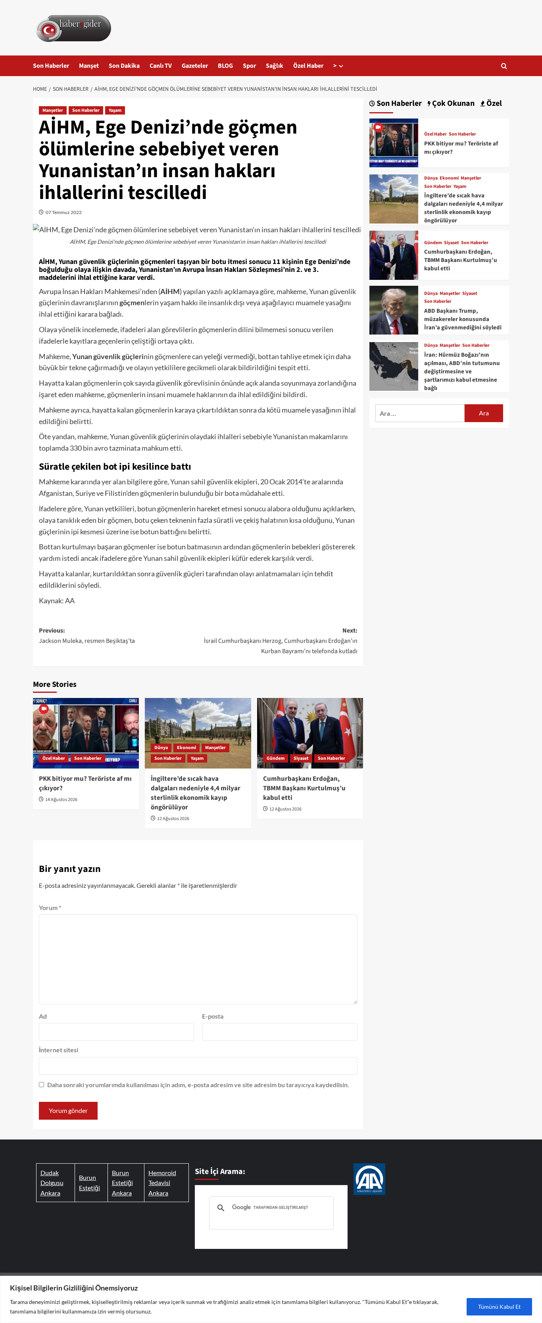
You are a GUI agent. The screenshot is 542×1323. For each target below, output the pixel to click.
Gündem (275, 758)
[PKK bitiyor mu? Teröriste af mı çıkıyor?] (86, 733)
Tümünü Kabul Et (499, 1306)
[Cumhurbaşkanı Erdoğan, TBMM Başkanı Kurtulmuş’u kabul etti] (310, 733)
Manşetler (52, 110)
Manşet (89, 65)
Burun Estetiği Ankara (122, 1183)
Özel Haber (308, 65)
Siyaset (301, 758)
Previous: (87, 635)
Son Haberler (51, 65)
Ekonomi (186, 747)
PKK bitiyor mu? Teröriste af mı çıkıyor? (85, 783)
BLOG (225, 65)
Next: (280, 640)
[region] (271, 1299)
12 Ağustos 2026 (173, 818)
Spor (249, 65)
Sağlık (274, 65)
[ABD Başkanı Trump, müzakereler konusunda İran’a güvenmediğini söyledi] (393, 309)
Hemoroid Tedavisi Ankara (162, 1183)
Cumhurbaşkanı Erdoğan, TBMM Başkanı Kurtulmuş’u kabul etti (304, 788)
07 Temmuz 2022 (64, 212)
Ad (43, 1016)
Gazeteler (195, 65)
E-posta (212, 1016)
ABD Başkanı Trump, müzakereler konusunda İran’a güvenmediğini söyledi (463, 319)
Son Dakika (124, 65)
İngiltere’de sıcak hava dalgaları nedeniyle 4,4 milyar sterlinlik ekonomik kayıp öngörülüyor (195, 793)
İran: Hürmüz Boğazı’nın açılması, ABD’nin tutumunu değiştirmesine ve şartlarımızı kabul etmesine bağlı (462, 371)
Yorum (50, 907)
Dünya (161, 747)
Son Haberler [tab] (398, 103)
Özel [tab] (493, 103)
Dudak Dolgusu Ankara (51, 1183)
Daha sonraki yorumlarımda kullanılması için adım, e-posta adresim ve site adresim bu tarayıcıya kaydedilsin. (198, 1084)
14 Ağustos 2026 (61, 799)
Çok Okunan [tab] (453, 103)
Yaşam (115, 110)
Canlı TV (161, 65)
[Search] (504, 66)
